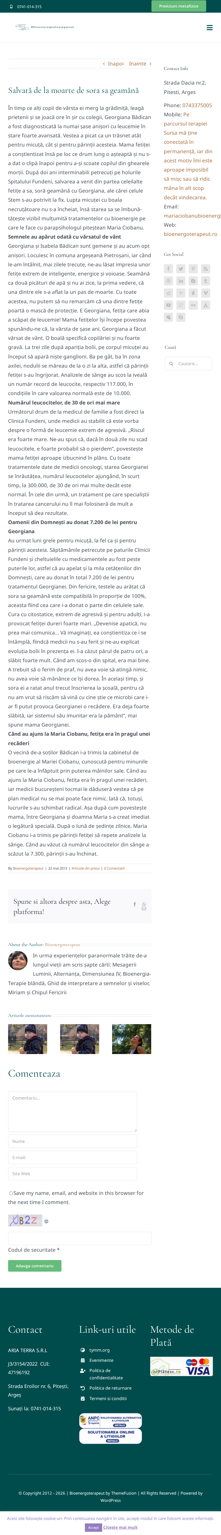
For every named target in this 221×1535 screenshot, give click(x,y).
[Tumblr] (205, 280)
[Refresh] (47, 1219)
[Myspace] (168, 317)
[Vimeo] (205, 293)
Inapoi (116, 63)
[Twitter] (180, 268)
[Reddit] (168, 293)
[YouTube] (168, 305)
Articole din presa (85, 868)
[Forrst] (205, 305)
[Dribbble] (168, 280)
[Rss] (205, 268)
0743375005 (197, 105)
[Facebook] (168, 268)
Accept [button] (93, 1527)
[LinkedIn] (180, 280)
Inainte (137, 63)
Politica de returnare (110, 1388)
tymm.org (99, 1350)
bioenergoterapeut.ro (190, 234)
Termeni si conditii (108, 1398)
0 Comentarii (114, 868)
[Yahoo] (180, 293)
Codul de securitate (32, 1249)
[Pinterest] (193, 268)
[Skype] (180, 317)
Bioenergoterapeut (28, 868)
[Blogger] (193, 280)
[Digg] (180, 305)
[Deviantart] (193, 293)
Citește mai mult (120, 1527)
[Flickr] (193, 305)
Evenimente (101, 1360)
